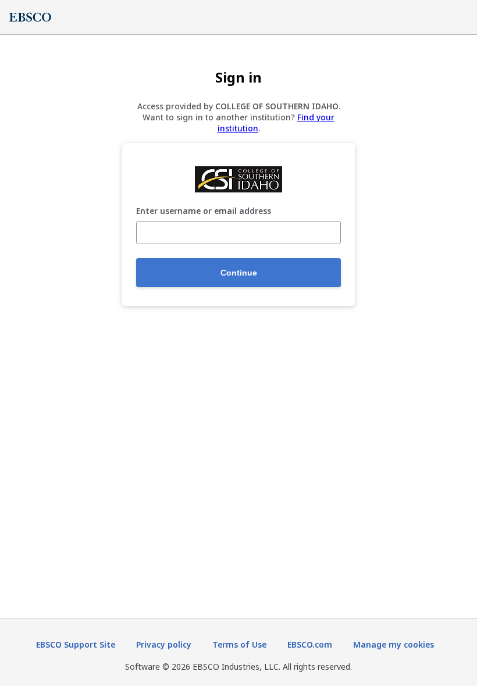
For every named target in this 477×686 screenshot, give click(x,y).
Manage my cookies (393, 644)
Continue (238, 272)
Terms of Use (239, 644)
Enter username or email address (203, 211)
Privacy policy (163, 644)
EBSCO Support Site (75, 644)
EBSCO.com (309, 644)
